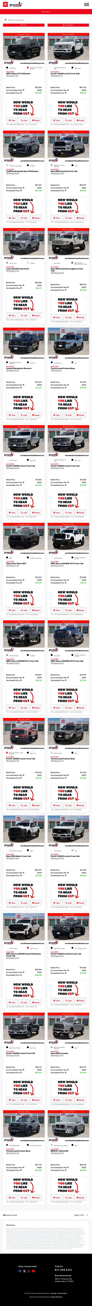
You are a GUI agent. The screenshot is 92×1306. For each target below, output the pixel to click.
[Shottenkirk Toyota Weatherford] (17, 4)
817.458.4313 (63, 1269)
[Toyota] (5, 4)
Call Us (47, 11)
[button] (43, 48)
